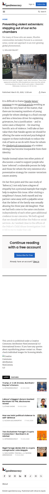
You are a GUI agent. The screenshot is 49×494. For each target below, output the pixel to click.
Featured (15, 377)
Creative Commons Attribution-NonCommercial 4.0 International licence (21, 344)
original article (25, 104)
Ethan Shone (10, 406)
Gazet (43, 491)
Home (4, 19)
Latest (6, 377)
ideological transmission (18, 145)
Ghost (36, 491)
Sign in (36, 261)
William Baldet (11, 50)
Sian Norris (9, 453)
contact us (30, 349)
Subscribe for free (24, 255)
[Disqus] (24, 307)
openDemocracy (11, 388)
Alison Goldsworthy (13, 420)
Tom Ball (18, 453)
